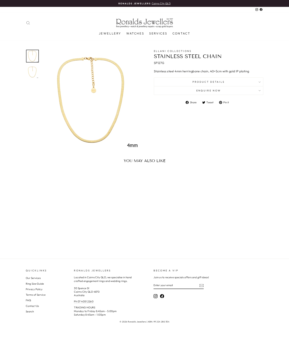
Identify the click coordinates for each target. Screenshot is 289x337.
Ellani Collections (173, 51)
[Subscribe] (201, 285)
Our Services (33, 278)
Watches (135, 33)
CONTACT (181, 33)
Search (30, 311)
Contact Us (32, 306)
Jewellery (110, 33)
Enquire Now (208, 90)
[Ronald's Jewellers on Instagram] (156, 296)
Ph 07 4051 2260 (83, 301)
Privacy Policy (34, 289)
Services (158, 33)
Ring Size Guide (35, 283)
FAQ (28, 300)
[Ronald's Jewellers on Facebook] (162, 296)
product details (208, 81)
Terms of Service (35, 294)
